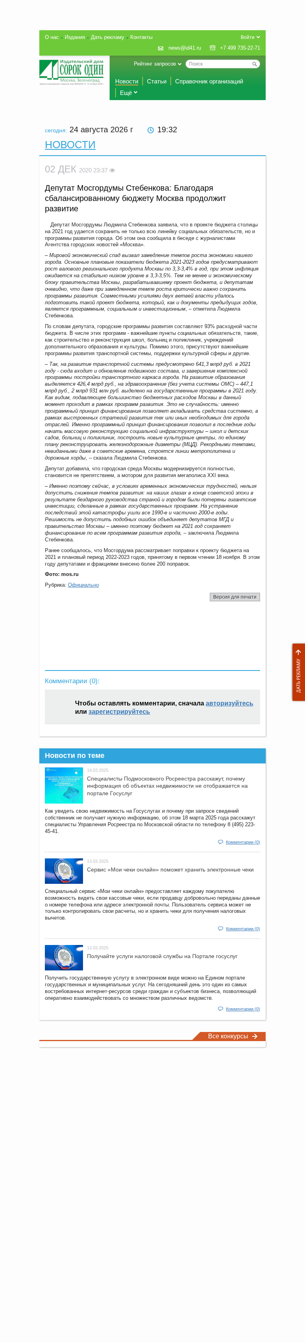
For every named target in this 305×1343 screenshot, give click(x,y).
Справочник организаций (209, 81)
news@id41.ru (184, 48)
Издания (75, 37)
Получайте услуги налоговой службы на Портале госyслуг (162, 956)
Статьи (156, 81)
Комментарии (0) (243, 842)
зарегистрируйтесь (119, 711)
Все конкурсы (228, 1036)
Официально (83, 585)
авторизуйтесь (229, 703)
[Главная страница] (71, 72)
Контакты (141, 37)
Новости (126, 81)
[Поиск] (254, 64)
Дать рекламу (296, 672)
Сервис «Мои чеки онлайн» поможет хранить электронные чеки (170, 869)
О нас (52, 37)
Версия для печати (235, 597)
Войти (248, 37)
